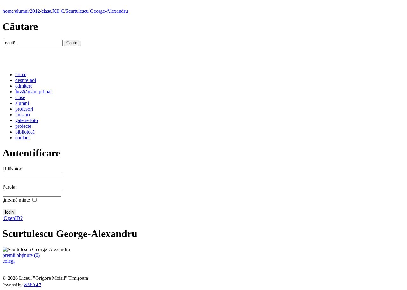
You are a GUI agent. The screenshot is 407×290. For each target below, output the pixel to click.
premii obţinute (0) (21, 255)
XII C (58, 11)
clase (20, 97)
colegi (9, 261)
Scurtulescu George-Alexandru (97, 11)
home (8, 11)
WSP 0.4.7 (32, 285)
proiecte (23, 126)
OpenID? (13, 218)
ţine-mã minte (16, 200)
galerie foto (26, 120)
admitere (23, 86)
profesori (24, 109)
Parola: (10, 187)
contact (22, 137)
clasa (46, 11)
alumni (22, 11)
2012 (35, 11)
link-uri (22, 114)
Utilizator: (13, 168)
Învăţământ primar (33, 91)
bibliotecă (25, 131)
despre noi (25, 80)
